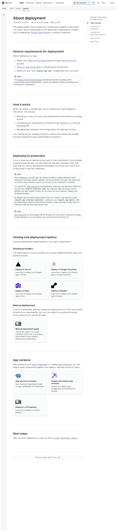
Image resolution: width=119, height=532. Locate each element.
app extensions (33, 186)
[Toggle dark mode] (98, 3)
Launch (26, 8)
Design (18, 8)
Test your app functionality (29, 67)
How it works (95, 23)
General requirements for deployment (98, 18)
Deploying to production (95, 27)
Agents (38, 3)
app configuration (40, 364)
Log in (112, 3)
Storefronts (30, 3)
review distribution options (65, 438)
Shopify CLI (65, 123)
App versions (95, 38)
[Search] (93, 3)
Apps (22, 3)
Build (12, 8)
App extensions (20, 215)
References (47, 3)
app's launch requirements (40, 60)
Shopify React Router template (29, 80)
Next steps (94, 42)
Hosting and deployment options (98, 33)
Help (103, 3)
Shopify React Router (40, 32)
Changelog (60, 3)
